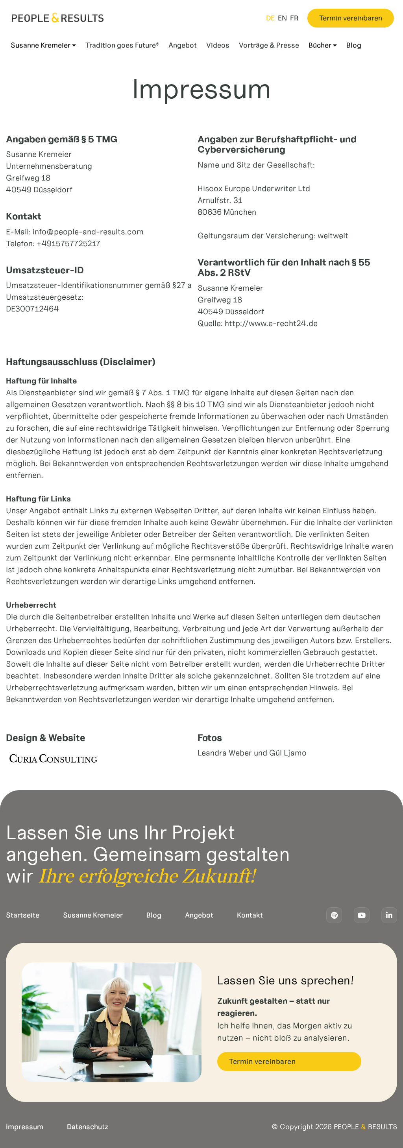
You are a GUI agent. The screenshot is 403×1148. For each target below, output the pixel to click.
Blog (153, 915)
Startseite (22, 915)
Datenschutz (87, 1126)
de (270, 18)
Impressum (24, 1126)
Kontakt (250, 915)
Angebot (199, 915)
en (282, 18)
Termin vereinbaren (350, 18)
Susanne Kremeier (93, 915)
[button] (43, 45)
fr (294, 18)
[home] (58, 17)
